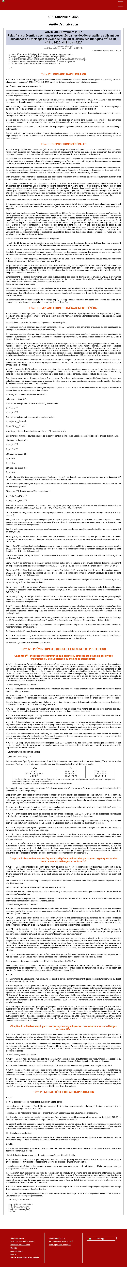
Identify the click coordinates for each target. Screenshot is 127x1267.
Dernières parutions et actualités (24, 1257)
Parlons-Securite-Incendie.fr (61, 1241)
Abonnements (16, 1251)
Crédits (13, 1248)
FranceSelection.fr (57, 1238)
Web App (101, 1238)
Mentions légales (17, 1238)
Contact (14, 1254)
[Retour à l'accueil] (12, 1)
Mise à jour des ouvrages (60, 1245)
